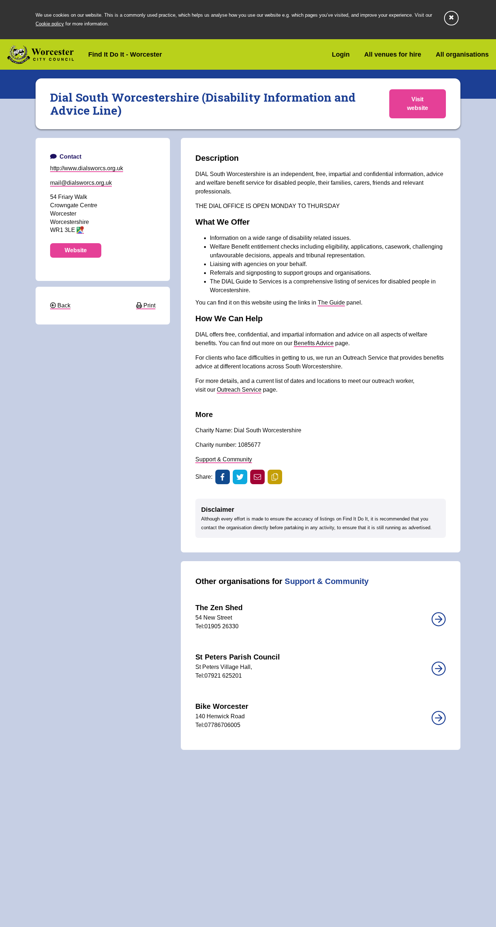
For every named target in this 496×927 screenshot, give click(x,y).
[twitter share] (240, 477)
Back (63, 305)
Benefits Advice (314, 343)
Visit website (417, 103)
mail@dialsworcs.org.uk (81, 183)
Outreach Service (239, 390)
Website (76, 250)
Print (148, 305)
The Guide (331, 302)
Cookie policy (50, 23)
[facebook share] (222, 477)
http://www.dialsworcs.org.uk (86, 168)
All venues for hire (392, 54)
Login (341, 54)
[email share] (257, 477)
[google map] (80, 230)
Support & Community (223, 459)
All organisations (462, 54)
